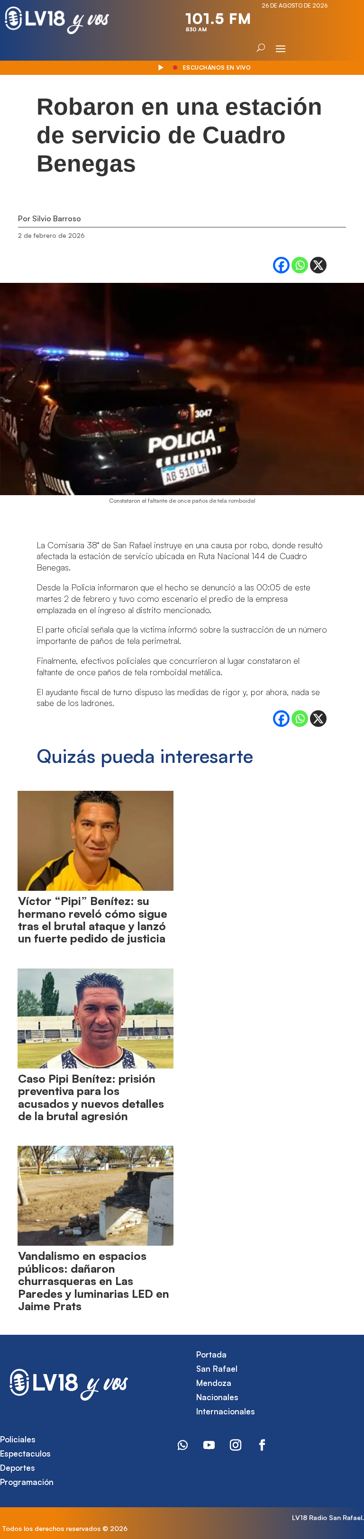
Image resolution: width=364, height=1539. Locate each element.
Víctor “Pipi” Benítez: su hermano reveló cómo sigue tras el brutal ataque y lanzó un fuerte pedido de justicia (92, 919)
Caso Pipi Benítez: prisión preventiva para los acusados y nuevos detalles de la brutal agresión (91, 1097)
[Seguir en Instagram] (235, 1445)
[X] (318, 265)
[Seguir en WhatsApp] (182, 1445)
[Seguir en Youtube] (209, 1445)
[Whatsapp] (299, 265)
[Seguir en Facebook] (262, 1445)
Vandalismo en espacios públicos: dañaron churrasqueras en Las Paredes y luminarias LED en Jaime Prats (93, 1281)
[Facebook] (281, 265)
